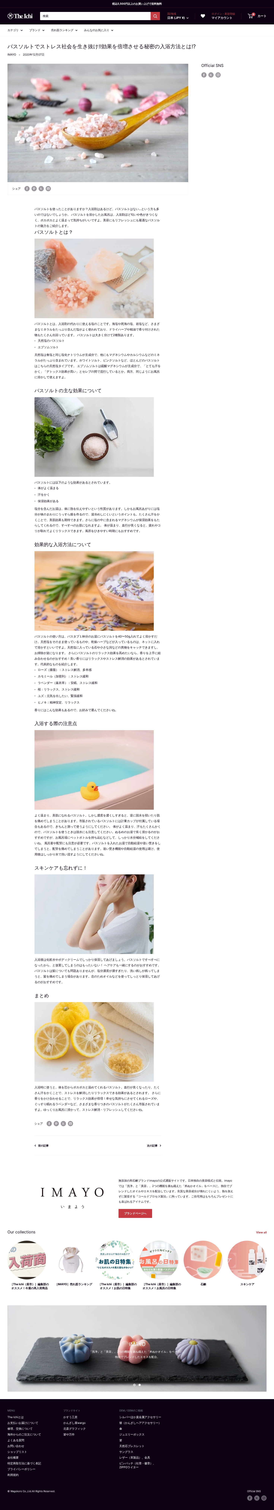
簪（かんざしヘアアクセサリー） (140, 1423)
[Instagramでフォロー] (218, 75)
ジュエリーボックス (131, 1434)
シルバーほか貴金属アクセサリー (140, 1417)
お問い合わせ (15, 1446)
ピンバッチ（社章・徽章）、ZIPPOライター (137, 1465)
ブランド (34, 30)
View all (261, 1232)
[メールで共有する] (48, 188)
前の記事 (43, 1145)
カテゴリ (13, 30)
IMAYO (11, 54)
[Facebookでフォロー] (204, 75)
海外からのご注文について (24, 1434)
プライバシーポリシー (21, 1469)
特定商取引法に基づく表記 (24, 1463)
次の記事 (152, 1145)
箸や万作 (69, 1434)
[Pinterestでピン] (34, 188)
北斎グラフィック (74, 1428)
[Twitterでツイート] (41, 188)
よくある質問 (15, 1440)
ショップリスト (17, 1452)
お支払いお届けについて (22, 1423)
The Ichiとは (15, 1417)
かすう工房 (70, 1417)
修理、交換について (20, 1428)
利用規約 (13, 1475)
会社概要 (13, 1457)
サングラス (126, 1452)
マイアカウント (222, 18)
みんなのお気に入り (96, 30)
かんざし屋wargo (74, 1423)
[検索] (155, 16)
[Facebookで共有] (27, 188)
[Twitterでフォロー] (211, 75)
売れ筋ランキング (62, 30)
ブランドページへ (135, 1213)
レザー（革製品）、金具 (134, 1457)
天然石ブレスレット (131, 1446)
